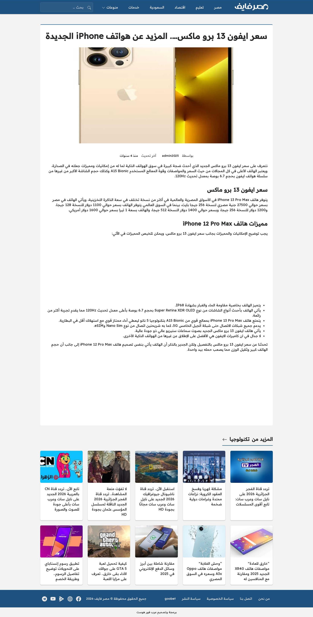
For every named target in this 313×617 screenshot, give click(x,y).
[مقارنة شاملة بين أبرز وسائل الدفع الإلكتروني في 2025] (156, 555)
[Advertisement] (156, 269)
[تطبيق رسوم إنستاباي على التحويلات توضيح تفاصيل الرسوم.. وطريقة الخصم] (61, 555)
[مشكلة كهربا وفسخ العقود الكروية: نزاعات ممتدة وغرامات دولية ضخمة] (204, 485)
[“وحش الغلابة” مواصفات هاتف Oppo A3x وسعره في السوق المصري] (204, 555)
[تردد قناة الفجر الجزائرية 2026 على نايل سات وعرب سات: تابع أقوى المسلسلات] (251, 485)
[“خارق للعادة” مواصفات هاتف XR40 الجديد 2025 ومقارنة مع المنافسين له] (251, 555)
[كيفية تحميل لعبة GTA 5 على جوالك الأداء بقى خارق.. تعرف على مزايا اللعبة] (109, 555)
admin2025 (170, 156)
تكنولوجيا (240, 439)
